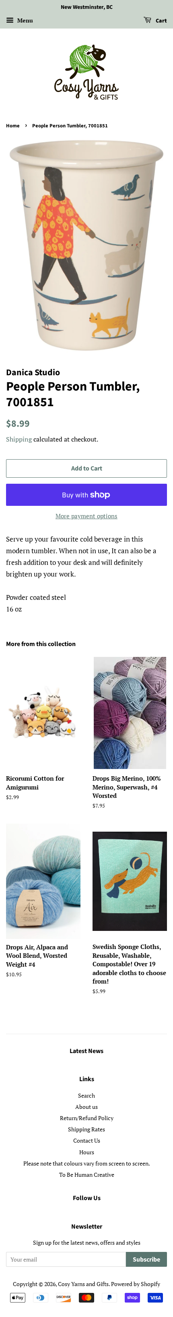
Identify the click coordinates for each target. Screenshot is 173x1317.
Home (13, 125)
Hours (86, 1152)
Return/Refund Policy (86, 1118)
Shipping (19, 439)
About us (86, 1106)
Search (86, 1095)
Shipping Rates (86, 1129)
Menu (24, 20)
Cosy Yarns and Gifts (83, 1284)
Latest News (86, 1051)
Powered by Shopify (135, 1284)
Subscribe (146, 1259)
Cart (160, 21)
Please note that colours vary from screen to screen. (86, 1163)
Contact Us (86, 1140)
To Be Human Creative (86, 1174)
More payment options (86, 516)
